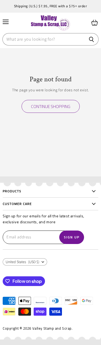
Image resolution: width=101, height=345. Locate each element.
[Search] (91, 39)
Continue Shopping (50, 106)
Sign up (71, 237)
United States (22, 262)
